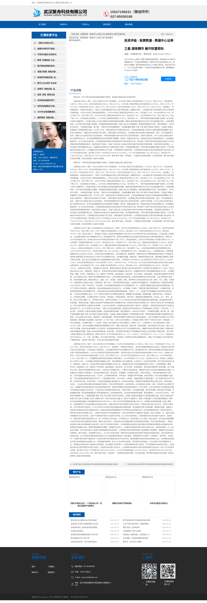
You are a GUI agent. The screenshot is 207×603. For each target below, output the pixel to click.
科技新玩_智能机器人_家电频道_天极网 (137, 534)
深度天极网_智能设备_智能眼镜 (50, 72)
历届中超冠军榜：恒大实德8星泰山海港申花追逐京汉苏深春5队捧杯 (85, 542)
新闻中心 (64, 24)
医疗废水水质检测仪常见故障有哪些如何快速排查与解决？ (97, 464)
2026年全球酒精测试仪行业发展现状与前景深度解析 (59, 112)
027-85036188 (121, 16)
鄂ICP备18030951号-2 (79, 597)
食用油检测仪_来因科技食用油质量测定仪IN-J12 (85, 527)
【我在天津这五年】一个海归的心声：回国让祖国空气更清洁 (63, 43)
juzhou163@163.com (48, 163)
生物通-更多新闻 (77, 531)
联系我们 (107, 24)
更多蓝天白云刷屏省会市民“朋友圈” (84, 520)
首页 (162, 34)
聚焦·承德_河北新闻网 (131, 527)
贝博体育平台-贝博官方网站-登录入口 (57, 3)
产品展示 (51, 567)
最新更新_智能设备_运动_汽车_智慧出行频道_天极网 (60, 118)
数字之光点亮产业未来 (47, 83)
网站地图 (128, 24)
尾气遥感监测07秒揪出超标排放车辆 (136, 520)
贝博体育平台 (49, 35)
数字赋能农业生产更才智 (80, 538)
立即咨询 (168, 79)
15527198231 (120, 12)
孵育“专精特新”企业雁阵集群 (49, 60)
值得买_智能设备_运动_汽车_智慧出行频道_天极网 (59, 89)
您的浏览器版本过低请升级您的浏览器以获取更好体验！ (61, 106)
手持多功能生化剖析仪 (47, 54)
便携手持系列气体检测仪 (47, 49)
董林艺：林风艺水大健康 (132, 542)
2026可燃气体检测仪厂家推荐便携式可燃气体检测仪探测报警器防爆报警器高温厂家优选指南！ (137, 524)
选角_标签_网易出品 (46, 95)
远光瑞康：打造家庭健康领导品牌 (135, 538)
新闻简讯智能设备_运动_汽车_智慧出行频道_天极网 (59, 77)
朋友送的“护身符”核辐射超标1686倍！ (85, 524)
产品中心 (85, 24)
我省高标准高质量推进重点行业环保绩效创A (85, 534)
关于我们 (42, 24)
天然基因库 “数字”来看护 (132, 531)
